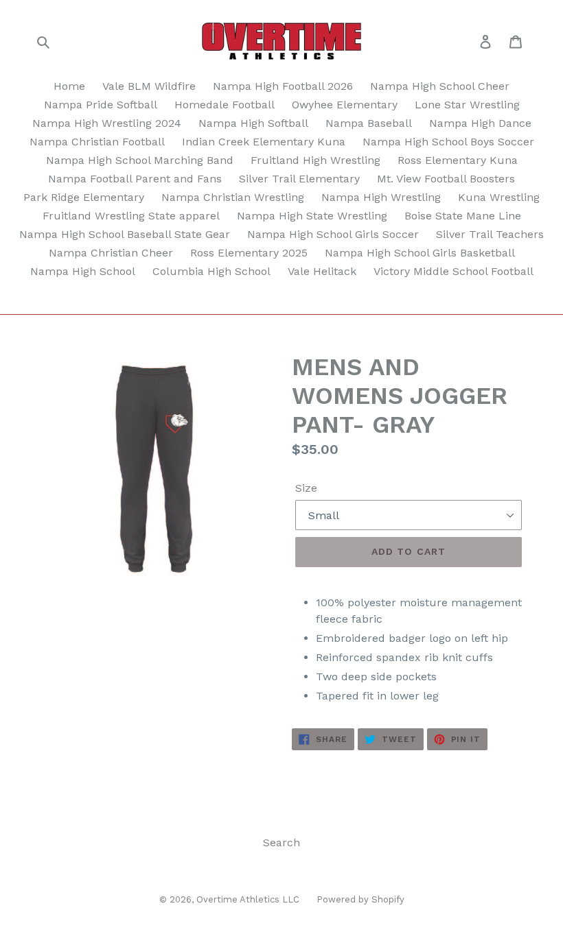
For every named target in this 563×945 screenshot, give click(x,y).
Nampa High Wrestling (381, 197)
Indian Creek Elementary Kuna (263, 141)
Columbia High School (211, 271)
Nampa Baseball (368, 123)
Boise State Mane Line (462, 215)
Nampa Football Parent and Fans (135, 178)
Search (281, 842)
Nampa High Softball (253, 123)
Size (306, 487)
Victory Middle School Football (453, 271)
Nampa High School (82, 271)
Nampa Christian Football (97, 141)
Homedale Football (224, 104)
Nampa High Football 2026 (283, 86)
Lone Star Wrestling (467, 104)
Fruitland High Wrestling (315, 160)
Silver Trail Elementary (299, 178)
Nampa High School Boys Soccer (448, 141)
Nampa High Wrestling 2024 (106, 123)
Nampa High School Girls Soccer (333, 234)
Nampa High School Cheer (439, 86)
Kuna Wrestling (499, 197)
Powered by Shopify (360, 899)
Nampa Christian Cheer (111, 252)
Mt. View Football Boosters (446, 178)
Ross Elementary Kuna (458, 160)
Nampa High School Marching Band (139, 160)
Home (69, 86)
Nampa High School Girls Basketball (420, 252)
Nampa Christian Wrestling (232, 197)
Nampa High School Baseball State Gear (124, 234)
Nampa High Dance (480, 123)
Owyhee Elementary (345, 104)
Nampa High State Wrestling (312, 215)
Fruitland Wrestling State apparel (131, 215)
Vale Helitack (322, 271)
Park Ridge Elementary (83, 197)
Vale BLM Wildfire (149, 86)
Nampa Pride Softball (100, 104)
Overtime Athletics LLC (247, 899)
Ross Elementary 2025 (249, 252)
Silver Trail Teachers (490, 234)
